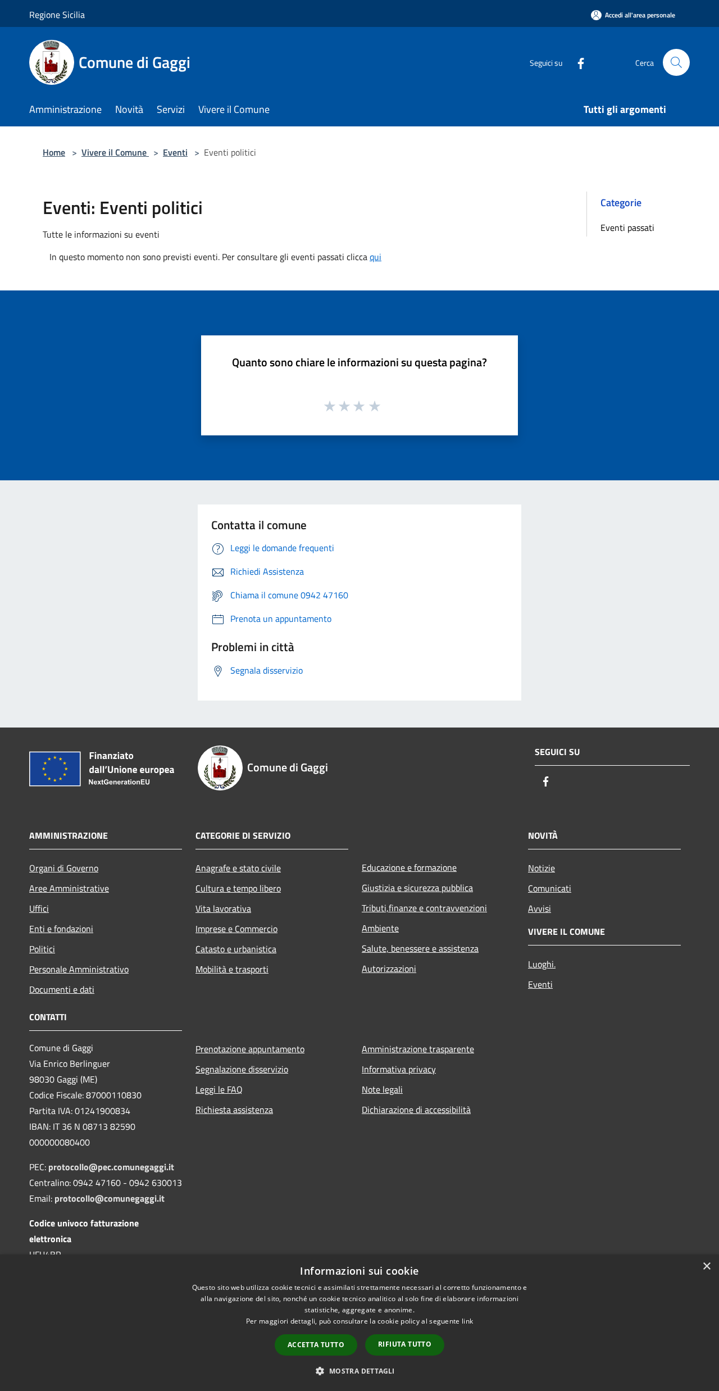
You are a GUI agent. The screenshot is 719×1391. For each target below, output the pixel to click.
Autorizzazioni (389, 968)
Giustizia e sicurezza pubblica (417, 887)
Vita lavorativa (223, 908)
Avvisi (539, 908)
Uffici (39, 908)
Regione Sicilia (57, 14)
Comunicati (549, 888)
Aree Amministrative (69, 888)
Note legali (382, 1089)
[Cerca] (676, 62)
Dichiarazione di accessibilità (416, 1109)
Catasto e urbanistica (235, 949)
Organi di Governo (63, 868)
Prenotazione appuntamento (249, 1049)
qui (375, 256)
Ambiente (380, 928)
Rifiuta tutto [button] (404, 1344)
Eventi (175, 152)
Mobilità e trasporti (232, 969)
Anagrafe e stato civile (238, 868)
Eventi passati (627, 227)
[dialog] (359, 1322)
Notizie (541, 868)
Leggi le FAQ (219, 1089)
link (467, 1321)
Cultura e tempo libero (238, 888)
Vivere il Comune (115, 152)
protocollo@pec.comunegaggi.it (111, 1167)
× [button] (706, 1266)
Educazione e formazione (409, 867)
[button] (359, 1371)
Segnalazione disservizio (241, 1069)
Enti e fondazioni (61, 928)
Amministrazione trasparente (418, 1049)
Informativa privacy (399, 1069)
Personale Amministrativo (79, 969)
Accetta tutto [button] (316, 1344)
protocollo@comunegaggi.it (109, 1198)
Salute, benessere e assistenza (420, 948)
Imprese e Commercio (236, 928)
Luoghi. (542, 964)
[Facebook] (576, 62)
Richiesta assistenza (234, 1109)
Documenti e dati (61, 989)
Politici (42, 949)
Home (54, 152)
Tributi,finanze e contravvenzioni (424, 908)
